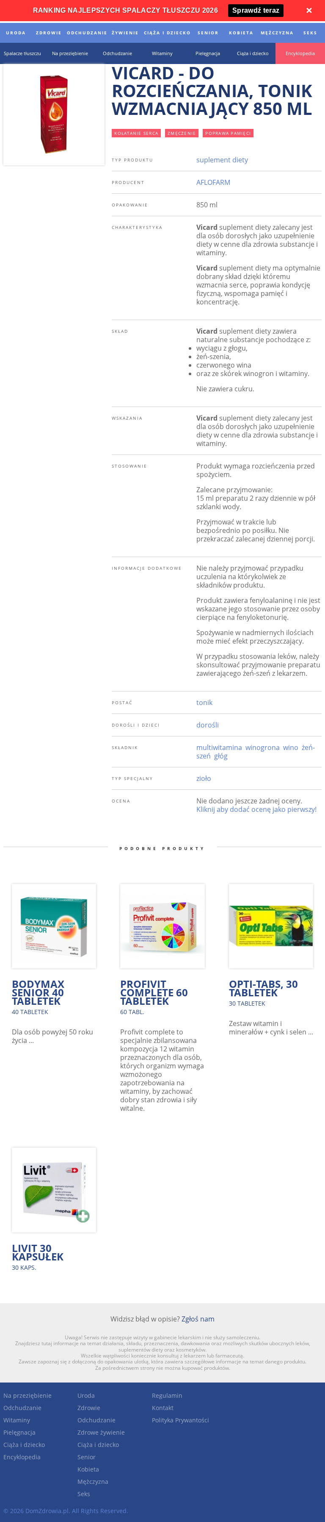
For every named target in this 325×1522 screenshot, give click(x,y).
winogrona (262, 747)
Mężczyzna (92, 1481)
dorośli (207, 725)
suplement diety (222, 159)
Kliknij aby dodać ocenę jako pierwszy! (256, 809)
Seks (83, 1494)
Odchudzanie (22, 1408)
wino (290, 747)
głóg (221, 756)
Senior (86, 1457)
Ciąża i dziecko (24, 1445)
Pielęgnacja (19, 1432)
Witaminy (16, 1420)
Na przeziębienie (27, 1395)
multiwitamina (219, 747)
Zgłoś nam (198, 1319)
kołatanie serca (136, 133)
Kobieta (88, 1469)
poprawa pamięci (228, 133)
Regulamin (167, 1395)
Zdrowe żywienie (101, 1432)
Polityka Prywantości (180, 1420)
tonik (204, 702)
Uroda (86, 1395)
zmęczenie (182, 133)
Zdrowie (88, 1408)
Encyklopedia (22, 1457)
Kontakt (163, 1408)
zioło (203, 778)
